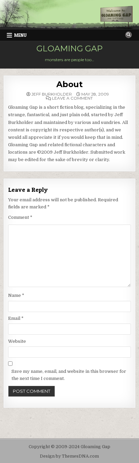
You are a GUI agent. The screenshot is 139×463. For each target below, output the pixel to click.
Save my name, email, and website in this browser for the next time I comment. (68, 375)
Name (16, 295)
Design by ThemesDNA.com (69, 456)
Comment (20, 217)
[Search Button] (128, 34)
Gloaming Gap (69, 48)
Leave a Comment (72, 98)
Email (16, 318)
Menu (20, 35)
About (69, 84)
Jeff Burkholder (51, 94)
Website (17, 341)
